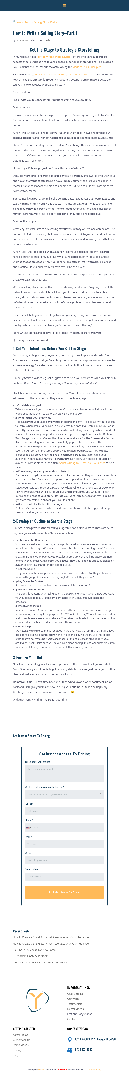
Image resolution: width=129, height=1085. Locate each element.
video (48, 40)
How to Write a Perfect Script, (55, 56)
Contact (72, 1019)
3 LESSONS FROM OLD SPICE (30, 956)
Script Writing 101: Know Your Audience (82, 463)
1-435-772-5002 (84, 1049)
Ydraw (41, 1070)
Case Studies (75, 993)
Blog (16, 1055)
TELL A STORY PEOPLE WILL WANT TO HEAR (40, 962)
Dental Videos (75, 1008)
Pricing (17, 1050)
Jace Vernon (22, 40)
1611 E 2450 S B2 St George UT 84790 (95, 1039)
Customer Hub (21, 1039)
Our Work (73, 998)
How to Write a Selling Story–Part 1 (45, 32)
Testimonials (74, 1003)
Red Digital (62, 1070)
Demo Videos (21, 1045)
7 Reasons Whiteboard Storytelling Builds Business (63, 74)
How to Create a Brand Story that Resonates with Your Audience (51, 937)
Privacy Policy (94, 1070)
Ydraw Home (20, 1034)
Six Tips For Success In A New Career (34, 949)
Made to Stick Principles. (87, 67)
